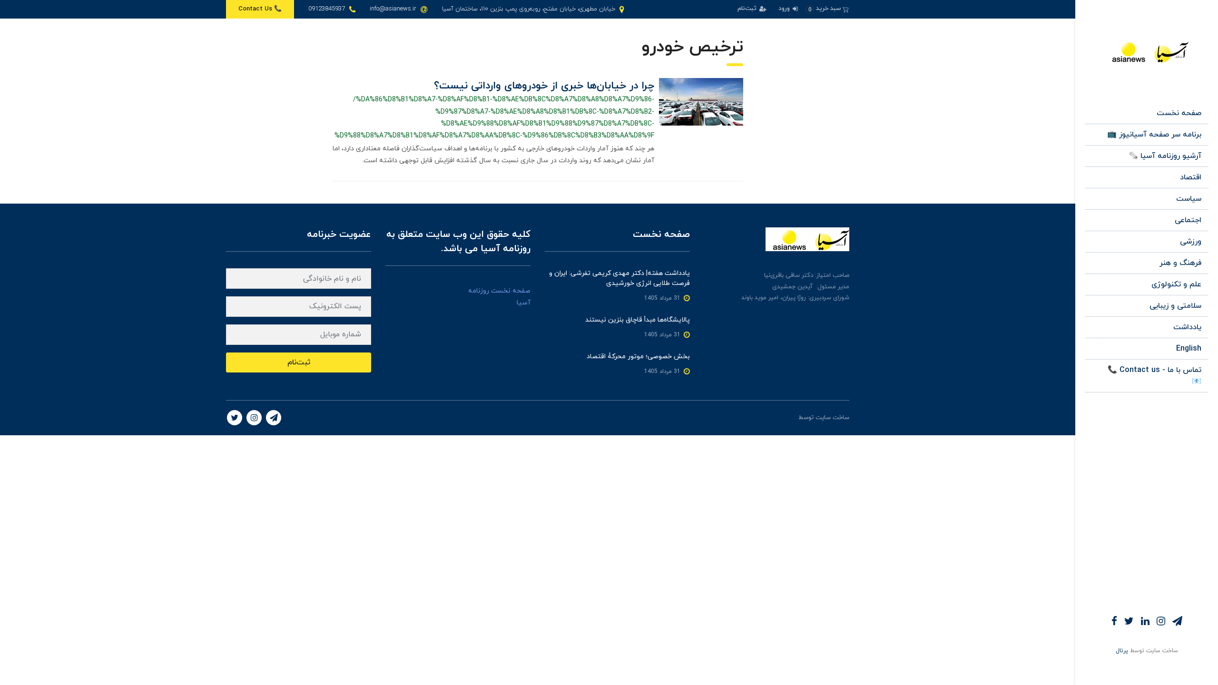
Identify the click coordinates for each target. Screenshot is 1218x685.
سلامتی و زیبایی (1175, 306)
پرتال (1122, 651)
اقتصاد (1190, 177)
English (1188, 348)
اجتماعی (1188, 220)
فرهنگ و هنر (1180, 263)
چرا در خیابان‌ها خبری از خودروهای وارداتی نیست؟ (544, 85)
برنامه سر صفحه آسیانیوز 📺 (1154, 134)
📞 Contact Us (260, 9)
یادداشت (1187, 327)
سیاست (1188, 199)
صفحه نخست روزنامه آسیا (499, 296)
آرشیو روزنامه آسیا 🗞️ (1165, 156)
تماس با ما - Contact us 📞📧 (1154, 376)
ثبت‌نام (747, 8)
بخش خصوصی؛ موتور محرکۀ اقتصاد (638, 356)
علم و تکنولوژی (1176, 284)
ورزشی (1190, 241)
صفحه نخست (1179, 113)
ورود (785, 8)
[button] (827, 9)
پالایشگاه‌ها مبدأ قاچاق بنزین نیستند (637, 319)
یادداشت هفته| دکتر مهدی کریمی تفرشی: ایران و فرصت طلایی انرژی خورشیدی (619, 278)
